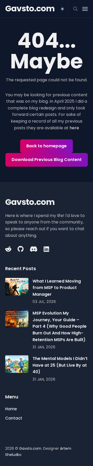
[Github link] (21, 249)
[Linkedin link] (46, 249)
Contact (13, 418)
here (74, 128)
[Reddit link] (8, 249)
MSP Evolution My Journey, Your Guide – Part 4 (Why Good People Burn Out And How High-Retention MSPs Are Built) (60, 326)
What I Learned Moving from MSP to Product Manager (57, 287)
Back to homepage (46, 146)
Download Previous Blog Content (47, 160)
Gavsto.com (30, 8)
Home (11, 409)
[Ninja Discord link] (33, 249)
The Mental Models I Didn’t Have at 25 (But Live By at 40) (60, 365)
